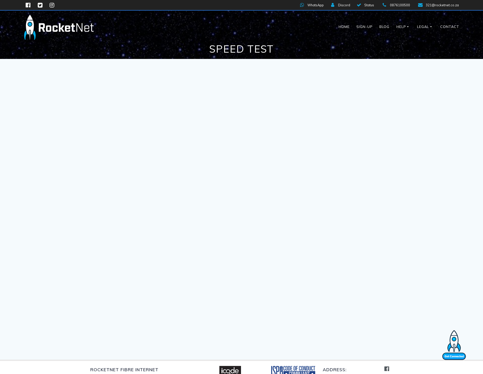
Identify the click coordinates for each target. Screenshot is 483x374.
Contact (449, 26)
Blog (384, 26)
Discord (344, 5)
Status (369, 5)
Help (401, 26)
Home (344, 26)
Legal (423, 26)
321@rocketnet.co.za (442, 5)
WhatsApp (315, 5)
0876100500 (400, 5)
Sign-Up (364, 26)
